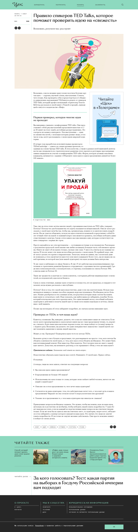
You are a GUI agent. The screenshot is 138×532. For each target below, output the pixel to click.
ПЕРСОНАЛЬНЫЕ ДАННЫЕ (77, 509)
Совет (25, 14)
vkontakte (47, 507)
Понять (17, 14)
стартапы (72, 427)
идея (44, 427)
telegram (46, 509)
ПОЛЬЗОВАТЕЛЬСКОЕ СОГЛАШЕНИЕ (80, 507)
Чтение (81, 427)
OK (114, 527)
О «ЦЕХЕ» (18, 507)
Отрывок (62, 427)
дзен (44, 512)
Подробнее (39, 526)
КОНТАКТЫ (18, 509)
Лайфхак (53, 427)
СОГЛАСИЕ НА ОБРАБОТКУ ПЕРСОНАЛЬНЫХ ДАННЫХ (87, 512)
